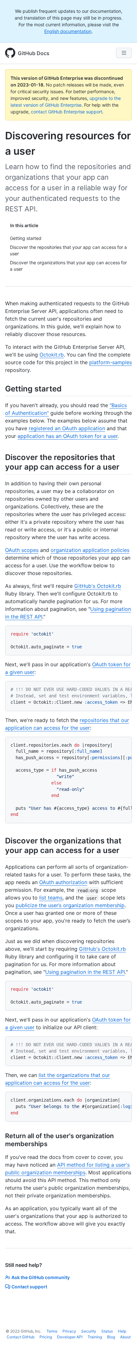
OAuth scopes (22, 550)
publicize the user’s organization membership (70, 905)
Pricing (46, 1336)
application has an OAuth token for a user (68, 436)
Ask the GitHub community (40, 1277)
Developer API (70, 1336)
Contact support (29, 1286)
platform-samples (110, 362)
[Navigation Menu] (124, 53)
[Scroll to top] (123, 1348)
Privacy (69, 1331)
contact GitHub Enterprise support (66, 111)
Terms (52, 1331)
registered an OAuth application (67, 428)
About (125, 1336)
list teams (50, 897)
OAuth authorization (63, 882)
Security (88, 1331)
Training (95, 1336)
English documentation (67, 31)
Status (107, 1331)
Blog (111, 1336)
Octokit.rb (52, 354)
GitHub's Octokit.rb (97, 586)
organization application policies (90, 550)
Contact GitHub (20, 1336)
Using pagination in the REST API (85, 972)
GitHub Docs (33, 53)
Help (122, 1331)
